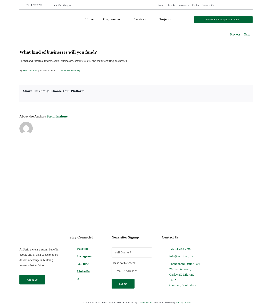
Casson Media (145, 302)
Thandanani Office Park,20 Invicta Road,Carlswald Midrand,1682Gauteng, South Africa (185, 274)
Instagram (84, 256)
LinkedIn (83, 271)
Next (247, 34)
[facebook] (229, 5)
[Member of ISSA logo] (230, 263)
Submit (123, 283)
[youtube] (246, 5)
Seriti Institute (30, 70)
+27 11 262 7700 (33, 5)
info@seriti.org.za (62, 5)
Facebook (83, 248)
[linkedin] (252, 5)
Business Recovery (70, 70)
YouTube (83, 264)
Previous (235, 34)
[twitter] (234, 5)
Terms (188, 302)
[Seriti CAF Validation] (242, 234)
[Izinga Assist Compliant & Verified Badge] (218, 234)
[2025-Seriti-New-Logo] (42, 14)
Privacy (179, 302)
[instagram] (240, 5)
